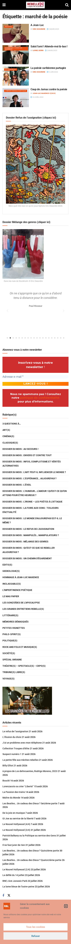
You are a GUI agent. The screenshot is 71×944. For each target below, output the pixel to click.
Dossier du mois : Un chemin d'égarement (27, 558)
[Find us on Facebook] (3, 895)
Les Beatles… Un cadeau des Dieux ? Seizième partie (29, 803)
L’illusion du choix (11, 737)
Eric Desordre (39, 29)
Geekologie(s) (11, 571)
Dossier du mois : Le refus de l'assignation (28, 529)
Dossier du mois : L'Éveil (16, 484)
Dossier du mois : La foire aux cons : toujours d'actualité (30, 510)
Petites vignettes (13, 628)
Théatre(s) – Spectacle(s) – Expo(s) (24, 666)
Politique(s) (9, 640)
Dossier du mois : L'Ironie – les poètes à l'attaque (32, 501)
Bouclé (6, 780)
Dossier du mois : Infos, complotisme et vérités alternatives (31, 463)
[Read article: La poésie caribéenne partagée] (15, 76)
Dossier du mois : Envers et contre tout (27, 455)
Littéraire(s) (10, 69)
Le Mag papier (10, 596)
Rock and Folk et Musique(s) (19, 647)
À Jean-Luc (37, 25)
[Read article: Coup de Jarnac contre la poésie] (15, 97)
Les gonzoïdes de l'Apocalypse (21, 602)
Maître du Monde (11, 797)
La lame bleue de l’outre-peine (18, 886)
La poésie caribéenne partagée (48, 68)
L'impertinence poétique (15, 91)
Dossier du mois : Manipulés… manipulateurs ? (30, 535)
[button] (66, 906)
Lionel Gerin (38, 50)
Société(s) (8, 653)
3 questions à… (11, 423)
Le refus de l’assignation (15, 731)
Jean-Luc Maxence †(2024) (44, 93)
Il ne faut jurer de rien (13, 845)
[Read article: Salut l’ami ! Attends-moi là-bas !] (15, 54)
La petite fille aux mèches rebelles (20, 760)
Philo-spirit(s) (11, 634)
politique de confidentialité (39, 397)
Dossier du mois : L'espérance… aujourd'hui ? (29, 478)
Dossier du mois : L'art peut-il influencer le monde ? (34, 472)
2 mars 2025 (53, 29)
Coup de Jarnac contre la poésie (49, 89)
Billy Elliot (7, 765)
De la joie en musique (13, 813)
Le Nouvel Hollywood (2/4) (16, 869)
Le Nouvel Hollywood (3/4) (16, 830)
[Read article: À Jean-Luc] (15, 33)
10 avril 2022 (37, 97)
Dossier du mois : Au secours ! (20, 449)
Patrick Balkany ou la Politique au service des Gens (29, 835)
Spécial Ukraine (12, 659)
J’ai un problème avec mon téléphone (22, 742)
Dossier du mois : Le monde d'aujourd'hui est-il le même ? (32, 520)
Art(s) (6, 430)
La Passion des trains (13, 792)
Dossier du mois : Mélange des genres (25, 541)
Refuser (35, 936)
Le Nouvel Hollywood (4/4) (16, 824)
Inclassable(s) (11, 583)
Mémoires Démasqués (15, 621)
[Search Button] (67, 5)
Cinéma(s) (8, 436)
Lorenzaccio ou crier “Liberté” (18, 786)
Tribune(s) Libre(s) (13, 672)
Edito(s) (8, 26)
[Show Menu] (4, 5)
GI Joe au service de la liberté (18, 818)
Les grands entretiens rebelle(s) (23, 609)
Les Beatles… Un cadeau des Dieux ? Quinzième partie (30, 850)
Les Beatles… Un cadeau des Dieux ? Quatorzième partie (31, 860)
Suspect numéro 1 (11, 754)
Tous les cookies (35, 926)
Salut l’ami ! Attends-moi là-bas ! (49, 46)
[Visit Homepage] (35, 5)
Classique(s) (10, 442)
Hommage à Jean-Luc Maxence (13, 48)
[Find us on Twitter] (8, 895)
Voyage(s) (8, 678)
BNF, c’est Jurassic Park (14, 881)
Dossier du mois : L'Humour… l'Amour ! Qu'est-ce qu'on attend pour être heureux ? (34, 493)
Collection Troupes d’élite (15, 748)
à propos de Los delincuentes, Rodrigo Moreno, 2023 (29, 771)
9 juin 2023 (53, 72)
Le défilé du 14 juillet (13, 875)
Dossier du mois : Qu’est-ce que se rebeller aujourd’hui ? (28, 550)
